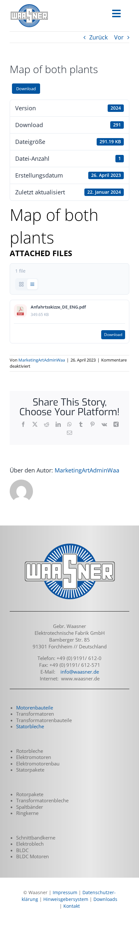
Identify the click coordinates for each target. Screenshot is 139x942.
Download (26, 89)
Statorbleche (30, 726)
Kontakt (71, 906)
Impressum (65, 892)
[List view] (32, 284)
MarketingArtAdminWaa (41, 360)
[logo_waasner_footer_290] (69, 544)
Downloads (105, 899)
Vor (118, 37)
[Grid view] (21, 284)
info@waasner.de (79, 671)
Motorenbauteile (34, 707)
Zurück (98, 37)
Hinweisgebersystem (65, 899)
